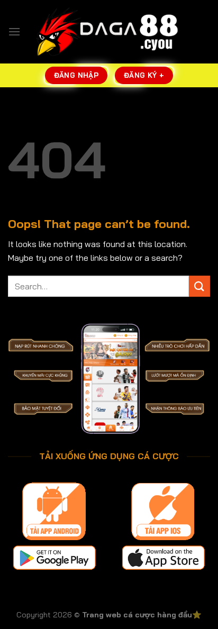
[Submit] (199, 286)
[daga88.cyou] (109, 32)
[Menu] (14, 31)
